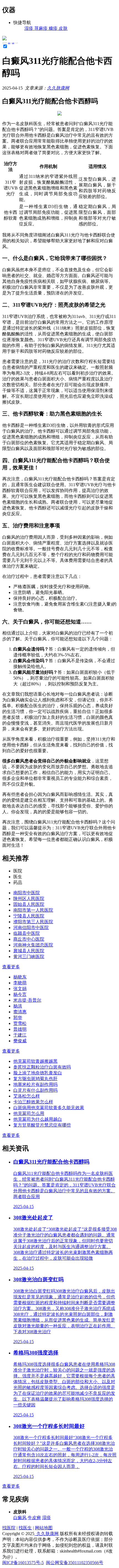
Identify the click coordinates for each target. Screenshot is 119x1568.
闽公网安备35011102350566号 (74, 1562)
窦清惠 (20, 1011)
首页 (9, 43)
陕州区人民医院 (28, 898)
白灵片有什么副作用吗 (35, 1090)
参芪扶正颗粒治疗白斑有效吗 (42, 1067)
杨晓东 (20, 977)
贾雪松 (20, 1023)
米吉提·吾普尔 (27, 1000)
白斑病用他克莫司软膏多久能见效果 (48, 1107)
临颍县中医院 (26, 933)
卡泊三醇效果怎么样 (33, 1101)
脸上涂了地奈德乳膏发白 (37, 1072)
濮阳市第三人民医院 (33, 921)
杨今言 (20, 994)
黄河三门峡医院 (28, 956)
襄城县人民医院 (28, 950)
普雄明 (20, 1029)
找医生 (25, 1527)
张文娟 (20, 988)
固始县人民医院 (28, 904)
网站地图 (44, 1527)
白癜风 (20, 1517)
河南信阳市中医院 (31, 927)
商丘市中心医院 (28, 939)
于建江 (20, 1035)
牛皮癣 (34, 1517)
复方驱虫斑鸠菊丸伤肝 (35, 1078)
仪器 (13, 43)
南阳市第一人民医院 (33, 910)
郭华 (17, 1017)
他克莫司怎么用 (28, 1113)
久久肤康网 (58, 88)
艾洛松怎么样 (26, 1096)
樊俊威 (20, 1040)
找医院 (8, 1527)
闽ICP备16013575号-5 (23, 1562)
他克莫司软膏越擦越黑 (35, 1061)
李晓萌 (20, 982)
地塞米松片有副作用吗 (35, 1084)
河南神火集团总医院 (33, 945)
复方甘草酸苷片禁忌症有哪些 (42, 1125)
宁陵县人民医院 (28, 916)
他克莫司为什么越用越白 (37, 1119)
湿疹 (46, 1517)
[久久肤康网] (4, 38)
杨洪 (17, 1006)
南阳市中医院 (26, 892)
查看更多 (11, 966)
